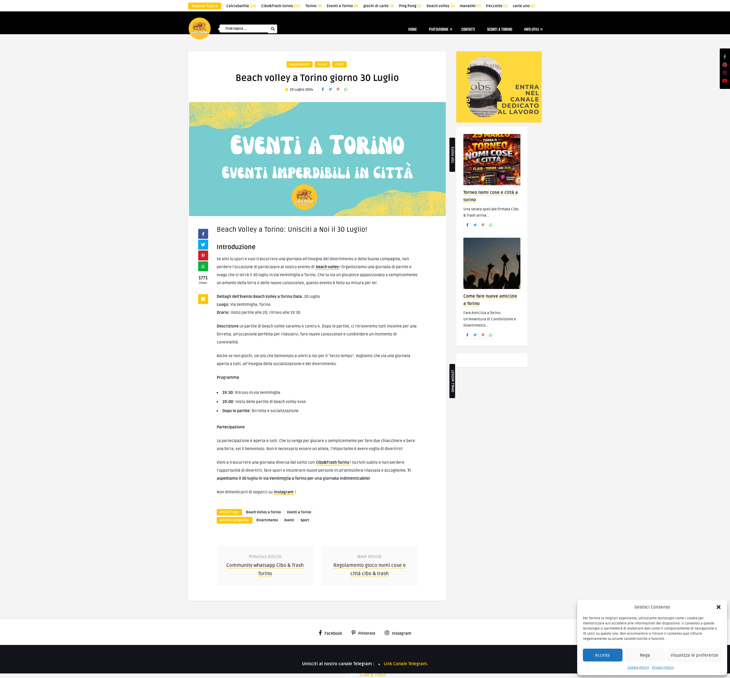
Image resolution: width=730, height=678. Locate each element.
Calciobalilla (241, 6)
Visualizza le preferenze (694, 655)
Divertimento (299, 64)
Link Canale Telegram (405, 663)
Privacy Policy (663, 667)
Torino (313, 6)
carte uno (524, 6)
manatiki (470, 6)
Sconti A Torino (499, 29)
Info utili (531, 29)
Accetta (602, 655)
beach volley (441, 6)
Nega (645, 655)
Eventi (322, 64)
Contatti (468, 29)
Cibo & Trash (373, 674)
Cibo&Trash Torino (332, 462)
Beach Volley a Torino (263, 512)
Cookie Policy (638, 667)
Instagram (284, 492)
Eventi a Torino (342, 6)
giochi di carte (378, 6)
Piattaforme (439, 29)
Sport (339, 64)
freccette (497, 6)
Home (412, 29)
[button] (718, 607)
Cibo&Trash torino (280, 6)
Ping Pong (410, 6)
